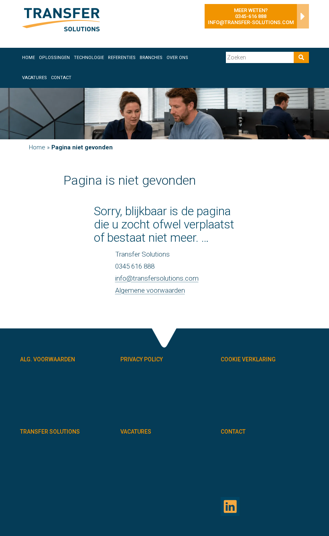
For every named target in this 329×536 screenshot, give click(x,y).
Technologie (89, 57)
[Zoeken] (301, 57)
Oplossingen (54, 57)
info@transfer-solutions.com (251, 22)
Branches (151, 57)
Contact (61, 77)
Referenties (122, 57)
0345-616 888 (250, 16)
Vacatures (34, 77)
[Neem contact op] (301, 18)
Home (28, 57)
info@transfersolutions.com (157, 278)
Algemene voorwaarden (150, 290)
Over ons (177, 57)
